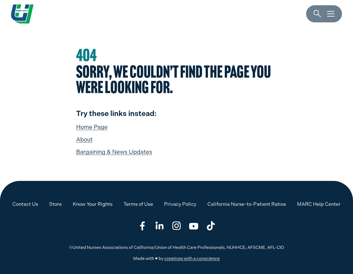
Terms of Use (138, 204)
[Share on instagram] (176, 226)
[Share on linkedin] (159, 226)
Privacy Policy (180, 204)
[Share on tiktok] (211, 226)
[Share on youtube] (194, 226)
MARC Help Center (319, 204)
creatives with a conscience (192, 258)
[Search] (317, 14)
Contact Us (25, 204)
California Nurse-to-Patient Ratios (246, 204)
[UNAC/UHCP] (22, 14)
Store (55, 204)
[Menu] (331, 14)
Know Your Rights (93, 204)
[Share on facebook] (142, 226)
